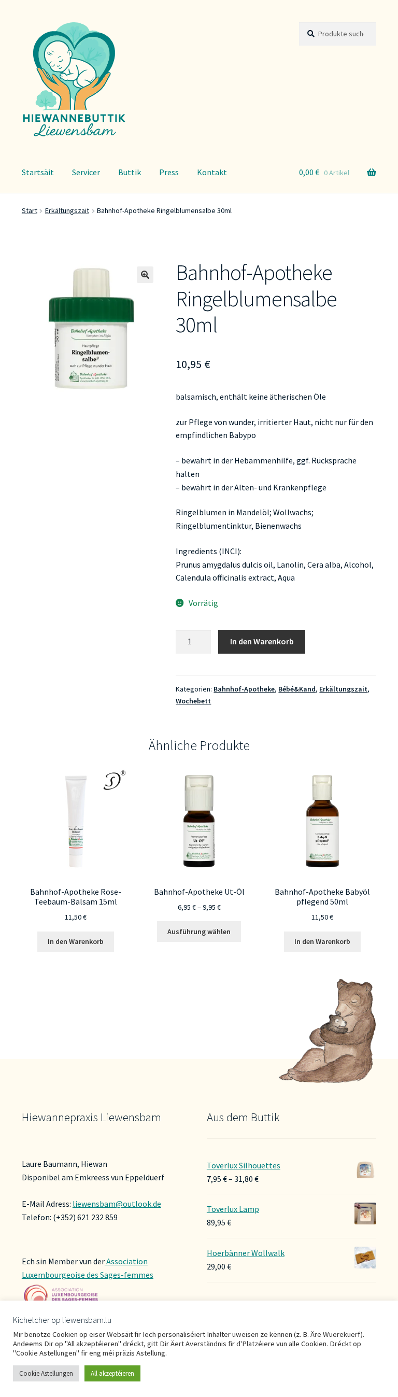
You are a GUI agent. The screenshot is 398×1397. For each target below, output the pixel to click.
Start (29, 210)
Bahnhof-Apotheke (244, 689)
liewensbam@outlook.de (117, 1203)
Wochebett (193, 700)
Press (169, 172)
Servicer (86, 172)
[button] (145, 274)
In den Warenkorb (262, 641)
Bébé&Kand (297, 689)
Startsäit (38, 172)
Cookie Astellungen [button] (46, 1373)
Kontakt (212, 172)
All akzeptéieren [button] (112, 1373)
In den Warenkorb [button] (76, 941)
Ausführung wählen (199, 931)
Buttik (129, 172)
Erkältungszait (67, 210)
